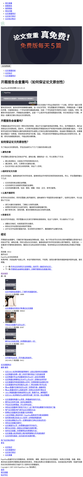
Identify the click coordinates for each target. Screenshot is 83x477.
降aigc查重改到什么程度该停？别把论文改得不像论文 (25, 390)
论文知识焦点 (10, 19)
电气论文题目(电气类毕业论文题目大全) (20, 410)
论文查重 (8, 455)
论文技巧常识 (10, 16)
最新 (2, 367)
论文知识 (8, 73)
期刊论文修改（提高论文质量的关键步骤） (21, 428)
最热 (6, 367)
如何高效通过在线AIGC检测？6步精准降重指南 (23, 418)
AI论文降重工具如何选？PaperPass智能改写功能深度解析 (27, 415)
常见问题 (8, 11)
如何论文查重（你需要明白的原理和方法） (21, 431)
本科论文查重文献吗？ (13, 423)
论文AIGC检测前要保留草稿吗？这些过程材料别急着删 (26, 372)
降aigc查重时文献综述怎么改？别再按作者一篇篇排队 (25, 387)
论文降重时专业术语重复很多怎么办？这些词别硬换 (25, 377)
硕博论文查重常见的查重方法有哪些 (19, 412)
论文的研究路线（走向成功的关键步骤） (20, 436)
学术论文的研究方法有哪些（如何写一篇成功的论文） (31, 267)
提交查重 (8, 3)
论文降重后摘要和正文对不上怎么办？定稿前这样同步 (26, 379)
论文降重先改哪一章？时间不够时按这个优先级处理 (25, 374)
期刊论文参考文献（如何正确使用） (19, 402)
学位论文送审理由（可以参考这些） (19, 405)
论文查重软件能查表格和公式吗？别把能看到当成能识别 (26, 382)
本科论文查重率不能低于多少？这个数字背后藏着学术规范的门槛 (30, 407)
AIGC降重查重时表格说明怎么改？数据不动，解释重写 (26, 392)
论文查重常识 (10, 14)
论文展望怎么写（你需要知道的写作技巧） (21, 425)
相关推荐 (4, 273)
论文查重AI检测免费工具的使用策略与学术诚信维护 (25, 433)
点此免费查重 (6, 66)
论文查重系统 (10, 71)
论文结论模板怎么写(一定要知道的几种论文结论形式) (25, 420)
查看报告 (8, 6)
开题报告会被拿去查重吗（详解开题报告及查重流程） (31, 269)
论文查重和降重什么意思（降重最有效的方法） (23, 399)
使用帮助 (8, 8)
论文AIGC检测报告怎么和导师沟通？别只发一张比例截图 (27, 395)
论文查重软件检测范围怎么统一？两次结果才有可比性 (26, 385)
